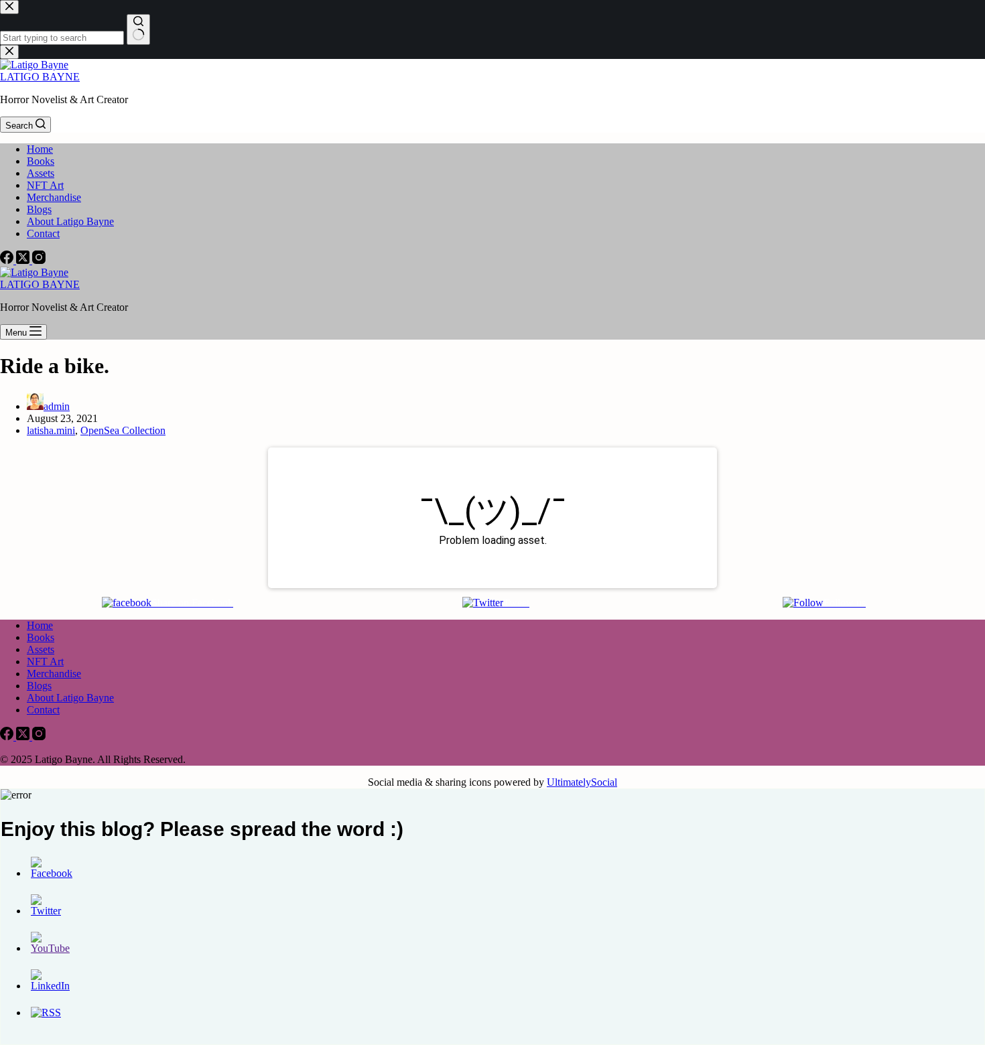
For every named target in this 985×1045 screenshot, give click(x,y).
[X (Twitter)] (24, 260)
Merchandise (54, 197)
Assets (40, 173)
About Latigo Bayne (70, 221)
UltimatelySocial (582, 782)
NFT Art (45, 185)
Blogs (39, 209)
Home (40, 149)
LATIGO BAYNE (40, 76)
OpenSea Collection (123, 430)
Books (40, 161)
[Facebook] (8, 260)
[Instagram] (39, 260)
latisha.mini (51, 430)
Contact (43, 233)
